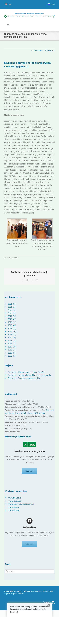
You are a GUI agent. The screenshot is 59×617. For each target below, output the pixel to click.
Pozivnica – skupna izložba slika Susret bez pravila (29, 375)
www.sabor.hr (13, 510)
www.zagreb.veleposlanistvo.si (21, 504)
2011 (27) (12, 349)
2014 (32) (12, 340)
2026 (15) (12, 304)
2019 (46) (12, 325)
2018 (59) (12, 328)
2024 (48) (12, 310)
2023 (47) (12, 313)
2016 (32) (12, 334)
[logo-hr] (29, 14)
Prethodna (37, 50)
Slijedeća (49, 50)
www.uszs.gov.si (15, 497)
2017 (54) (12, 331)
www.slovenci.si (15, 501)
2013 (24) (12, 343)
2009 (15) (12, 356)
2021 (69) (12, 319)
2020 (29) (12, 322)
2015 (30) (12, 337)
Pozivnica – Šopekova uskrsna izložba (24, 378)
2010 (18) (12, 353)
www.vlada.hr (13, 507)
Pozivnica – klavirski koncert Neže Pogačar (26, 372)
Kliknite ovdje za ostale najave (18, 436)
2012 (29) (12, 346)
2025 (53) (12, 307)
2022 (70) (12, 316)
